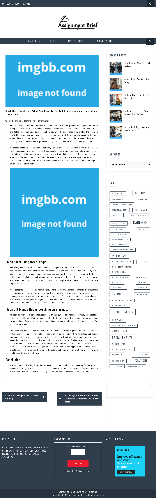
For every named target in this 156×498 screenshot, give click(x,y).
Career (32, 41)
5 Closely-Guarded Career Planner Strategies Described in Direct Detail (82, 398)
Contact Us (64, 491)
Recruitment (104, 41)
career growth (141, 210)
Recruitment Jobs (119, 331)
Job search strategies (120, 277)
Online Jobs (75, 41)
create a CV (143, 229)
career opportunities (139, 215)
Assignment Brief (83, 471)
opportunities (122, 312)
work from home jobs (135, 366)
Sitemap (93, 491)
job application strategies (121, 262)
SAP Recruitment (118, 361)
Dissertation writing (120, 234)
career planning (118, 223)
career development (119, 210)
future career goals (119, 244)
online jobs (141, 294)
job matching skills (119, 272)
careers (18, 121)
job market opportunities (121, 267)
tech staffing (117, 366)
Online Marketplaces (119, 306)
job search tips (141, 277)
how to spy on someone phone (122, 250)
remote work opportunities (122, 349)
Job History (143, 262)
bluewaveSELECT (118, 193)
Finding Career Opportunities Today (137, 112)
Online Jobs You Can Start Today (18, 450)
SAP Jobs (144, 354)
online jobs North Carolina (122, 300)
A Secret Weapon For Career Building (22, 397)
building (141, 193)
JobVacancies (142, 282)
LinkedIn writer (118, 288)
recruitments (29, 121)
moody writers (142, 288)
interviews (119, 255)
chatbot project (118, 229)
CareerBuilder (117, 199)
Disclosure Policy (79, 491)
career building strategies (122, 204)
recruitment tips (118, 344)
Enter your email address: (78, 446)
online (117, 294)
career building (141, 199)
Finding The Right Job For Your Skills (20, 453)
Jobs (52, 41)
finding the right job (120, 239)
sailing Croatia (117, 354)
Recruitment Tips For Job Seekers (19, 447)
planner (118, 319)
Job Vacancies (117, 282)
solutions (141, 360)
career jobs (116, 215)
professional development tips (123, 326)
